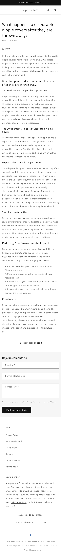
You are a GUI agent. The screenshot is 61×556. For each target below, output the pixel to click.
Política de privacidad (15, 546)
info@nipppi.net (19, 502)
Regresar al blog (32, 342)
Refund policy (12, 466)
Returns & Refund (14, 441)
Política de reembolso (48, 541)
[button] (6, 10)
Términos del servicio (34, 546)
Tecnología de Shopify (29, 541)
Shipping (10, 454)
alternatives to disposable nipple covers (29, 218)
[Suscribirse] (45, 522)
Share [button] (7, 48)
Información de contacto (32, 550)
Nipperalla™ (15, 541)
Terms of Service (13, 447)
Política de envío (50, 546)
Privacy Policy (12, 435)
